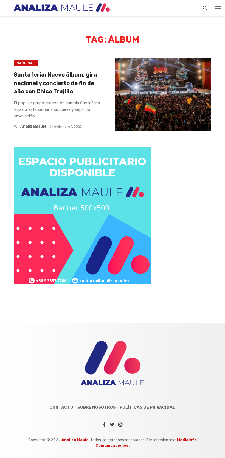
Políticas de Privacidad (148, 407)
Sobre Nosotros (96, 407)
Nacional (26, 63)
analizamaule (33, 126)
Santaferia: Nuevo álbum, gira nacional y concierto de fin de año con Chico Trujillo (55, 82)
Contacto (61, 407)
